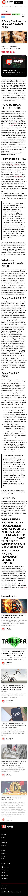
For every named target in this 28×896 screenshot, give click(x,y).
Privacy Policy (4, 886)
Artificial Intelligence (9, 6)
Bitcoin (21, 6)
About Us (3, 840)
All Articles (3, 853)
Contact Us (3, 845)
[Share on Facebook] (14, 52)
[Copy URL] (2, 52)
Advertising (4, 842)
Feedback (3, 858)
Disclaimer (3, 888)
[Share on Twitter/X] (11, 52)
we (17, 198)
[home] (7, 2)
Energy (25, 6)
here (20, 121)
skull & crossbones (14, 164)
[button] (25, 2)
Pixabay (11, 589)
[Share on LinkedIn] (5, 52)
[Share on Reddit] (8, 52)
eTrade (13, 165)
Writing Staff (4, 856)
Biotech (16, 6)
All (2, 6)
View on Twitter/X (18, 176)
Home (2, 837)
